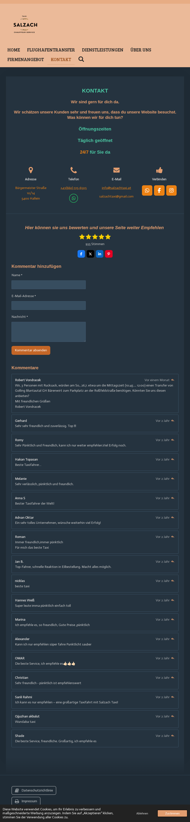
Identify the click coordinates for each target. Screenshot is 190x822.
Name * (17, 275)
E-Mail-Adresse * (24, 296)
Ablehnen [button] (142, 813)
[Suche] (81, 59)
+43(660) (73, 188)
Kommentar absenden (31, 350)
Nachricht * (20, 317)
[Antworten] (172, 380)
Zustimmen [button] (172, 813)
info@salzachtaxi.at (116, 188)
